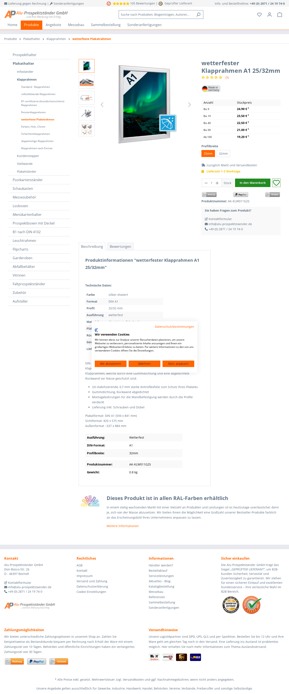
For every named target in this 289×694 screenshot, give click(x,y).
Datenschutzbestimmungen (174, 327)
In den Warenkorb (253, 183)
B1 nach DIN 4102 (27, 232)
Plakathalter (23, 63)
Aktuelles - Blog (160, 581)
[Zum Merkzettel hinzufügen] (276, 183)
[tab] (92, 246)
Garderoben (22, 258)
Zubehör (19, 292)
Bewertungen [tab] (120, 246)
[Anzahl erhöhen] (217, 183)
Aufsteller (20, 301)
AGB (80, 565)
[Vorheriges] (102, 105)
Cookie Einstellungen (91, 592)
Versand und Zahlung (92, 581)
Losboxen (20, 206)
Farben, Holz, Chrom (33, 126)
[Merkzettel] (259, 14)
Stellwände (25, 164)
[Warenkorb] (280, 14)
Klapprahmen (27, 79)
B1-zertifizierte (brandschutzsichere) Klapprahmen (42, 103)
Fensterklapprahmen (33, 112)
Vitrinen (19, 275)
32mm (223, 153)
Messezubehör (24, 197)
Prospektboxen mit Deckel (34, 223)
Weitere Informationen (123, 526)
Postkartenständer (28, 180)
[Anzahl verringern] (206, 183)
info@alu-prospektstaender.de (230, 224)
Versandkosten (246, 165)
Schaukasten (23, 188)
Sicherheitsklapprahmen (35, 134)
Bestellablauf (158, 571)
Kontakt (82, 571)
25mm (208, 153)
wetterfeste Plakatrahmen (37, 119)
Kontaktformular (220, 219)
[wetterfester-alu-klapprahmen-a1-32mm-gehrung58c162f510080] (146, 104)
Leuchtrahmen (24, 240)
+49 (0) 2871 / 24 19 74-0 (225, 229)
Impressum (85, 576)
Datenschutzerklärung (92, 586)
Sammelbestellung (162, 602)
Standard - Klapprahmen (35, 87)
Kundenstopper (28, 156)
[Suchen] (198, 14)
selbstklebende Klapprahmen (38, 94)
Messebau (156, 592)
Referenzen (157, 597)
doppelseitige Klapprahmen (37, 141)
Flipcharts (20, 249)
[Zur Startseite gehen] (36, 15)
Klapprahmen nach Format (36, 148)
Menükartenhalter (27, 214)
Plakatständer (26, 171)
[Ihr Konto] (269, 14)
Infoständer (25, 72)
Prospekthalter (25, 54)
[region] (135, 104)
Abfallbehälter (24, 266)
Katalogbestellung (161, 586)
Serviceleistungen (161, 576)
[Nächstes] (189, 105)
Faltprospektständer (29, 284)
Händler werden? (161, 565)
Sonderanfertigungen (164, 608)
